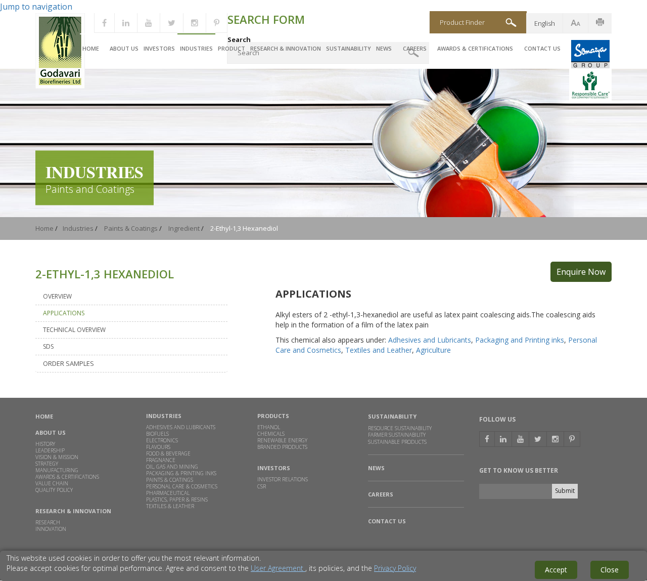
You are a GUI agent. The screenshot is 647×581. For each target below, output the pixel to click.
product (231, 48)
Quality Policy (54, 489)
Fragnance (160, 460)
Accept (556, 569)
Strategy (46, 463)
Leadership (50, 450)
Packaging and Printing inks (519, 340)
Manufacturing (56, 470)
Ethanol (268, 427)
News (384, 48)
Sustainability (348, 48)
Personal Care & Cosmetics (181, 486)
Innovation (50, 528)
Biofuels (157, 433)
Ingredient (184, 228)
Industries (196, 48)
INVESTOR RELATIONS (282, 479)
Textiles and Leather (378, 350)
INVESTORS (273, 468)
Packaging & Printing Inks (181, 473)
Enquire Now (581, 271)
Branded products (282, 446)
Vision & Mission (56, 457)
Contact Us (542, 48)
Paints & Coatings (131, 228)
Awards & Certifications (475, 48)
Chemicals (271, 433)
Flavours (158, 446)
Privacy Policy (395, 568)
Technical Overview (74, 329)
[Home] (60, 86)
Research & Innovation (285, 48)
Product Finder (462, 22)
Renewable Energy (282, 440)
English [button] (544, 23)
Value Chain (51, 483)
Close (609, 569)
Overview (57, 296)
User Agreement (278, 568)
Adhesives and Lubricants (429, 340)
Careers (415, 48)
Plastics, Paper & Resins (177, 499)
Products (273, 416)
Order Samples (68, 363)
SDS (48, 346)
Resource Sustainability (400, 428)
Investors (159, 48)
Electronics (162, 440)
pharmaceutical (168, 492)
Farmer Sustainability (397, 434)
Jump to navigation (36, 6)
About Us (124, 48)
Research (47, 522)
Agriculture (433, 350)
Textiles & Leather (170, 506)
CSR (261, 486)
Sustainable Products (397, 442)
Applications (63, 313)
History (45, 443)
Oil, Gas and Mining (172, 466)
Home (90, 48)
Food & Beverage (168, 453)
